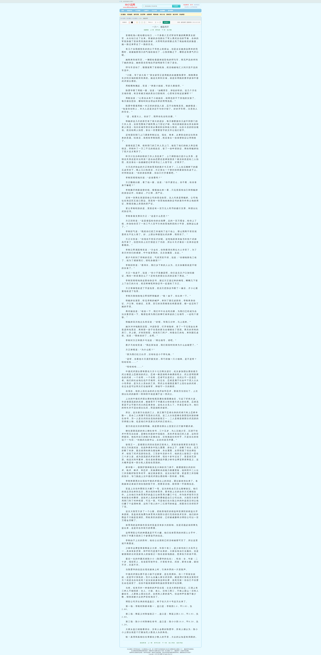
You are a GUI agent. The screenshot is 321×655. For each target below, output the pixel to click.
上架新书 (146, 10)
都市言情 (136, 14)
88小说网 (130, 4)
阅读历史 (129, 10)
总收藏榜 (162, 10)
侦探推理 (149, 14)
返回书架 (180, 642)
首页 (122, 10)
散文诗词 (175, 14)
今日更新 (137, 10)
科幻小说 (162, 14)
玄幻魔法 (123, 14)
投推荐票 (146, 30)
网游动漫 (155, 14)
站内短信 (197, 4)
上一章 (152, 30)
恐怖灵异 (168, 14)
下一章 (163, 30)
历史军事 (142, 14)
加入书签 (169, 30)
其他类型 (181, 14)
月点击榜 (154, 10)
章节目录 (157, 30)
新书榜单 (170, 10)
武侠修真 (129, 14)
